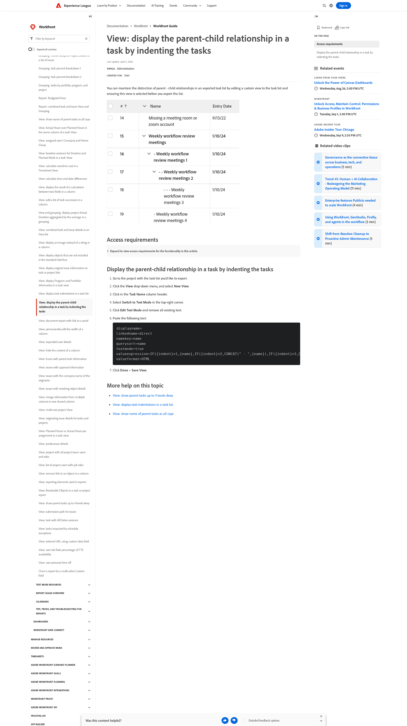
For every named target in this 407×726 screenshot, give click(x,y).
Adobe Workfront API (44, 707)
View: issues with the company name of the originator (64, 378)
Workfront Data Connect (48, 630)
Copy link (345, 27)
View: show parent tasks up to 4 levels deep (143, 395)
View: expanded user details (55, 342)
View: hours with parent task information (62, 359)
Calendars (42, 601)
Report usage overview (50, 593)
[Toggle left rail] (90, 16)
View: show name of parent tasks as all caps (143, 413)
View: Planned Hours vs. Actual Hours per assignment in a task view (62, 433)
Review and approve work (46, 648)
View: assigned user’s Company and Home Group (63, 143)
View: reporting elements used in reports (62, 482)
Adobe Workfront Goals (46, 673)
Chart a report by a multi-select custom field (62, 573)
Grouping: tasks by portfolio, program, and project (63, 87)
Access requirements (330, 44)
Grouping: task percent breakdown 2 (60, 77)
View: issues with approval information (61, 367)
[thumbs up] (225, 720)
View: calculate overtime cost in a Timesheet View (58, 168)
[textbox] (59, 38)
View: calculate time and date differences (63, 179)
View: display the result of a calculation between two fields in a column (61, 189)
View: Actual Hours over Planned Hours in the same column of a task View (63, 130)
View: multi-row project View (55, 410)
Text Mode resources (48, 584)
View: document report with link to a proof (63, 321)
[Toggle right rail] (316, 16)
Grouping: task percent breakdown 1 (60, 68)
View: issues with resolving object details (62, 389)
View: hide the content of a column (59, 350)
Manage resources (42, 639)
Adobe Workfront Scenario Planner (53, 665)
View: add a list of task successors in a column (60, 202)
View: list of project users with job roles (61, 465)
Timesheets (37, 656)
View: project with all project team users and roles (62, 454)
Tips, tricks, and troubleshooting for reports (59, 611)
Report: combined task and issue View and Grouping (64, 109)
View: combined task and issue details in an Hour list (64, 232)
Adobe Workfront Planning (48, 682)
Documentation (117, 26)
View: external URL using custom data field (64, 541)
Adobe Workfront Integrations (50, 690)
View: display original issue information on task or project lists (63, 270)
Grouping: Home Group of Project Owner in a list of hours (64, 58)
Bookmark (327, 27)
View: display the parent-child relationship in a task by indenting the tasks (62, 307)
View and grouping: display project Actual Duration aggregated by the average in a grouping (63, 217)
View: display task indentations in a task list (143, 404)
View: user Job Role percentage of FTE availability (61, 552)
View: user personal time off (55, 563)
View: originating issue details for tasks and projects (63, 420)
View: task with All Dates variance (58, 520)
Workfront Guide (165, 26)
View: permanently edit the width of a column (61, 331)
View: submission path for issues (57, 512)
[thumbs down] (234, 720)
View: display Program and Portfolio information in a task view (60, 283)
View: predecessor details (53, 444)
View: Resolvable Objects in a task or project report (64, 493)
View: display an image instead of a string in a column (64, 245)
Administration (125, 68)
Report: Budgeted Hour (52, 98)
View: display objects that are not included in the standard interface (63, 257)
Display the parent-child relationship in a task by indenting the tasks (345, 55)
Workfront (141, 26)
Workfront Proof (42, 699)
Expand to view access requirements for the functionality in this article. (154, 251)
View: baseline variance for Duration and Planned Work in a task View (62, 155)
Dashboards (40, 621)
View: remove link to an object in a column (64, 474)
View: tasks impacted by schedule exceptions (58, 531)
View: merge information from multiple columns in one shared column (62, 399)
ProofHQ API (38, 716)
